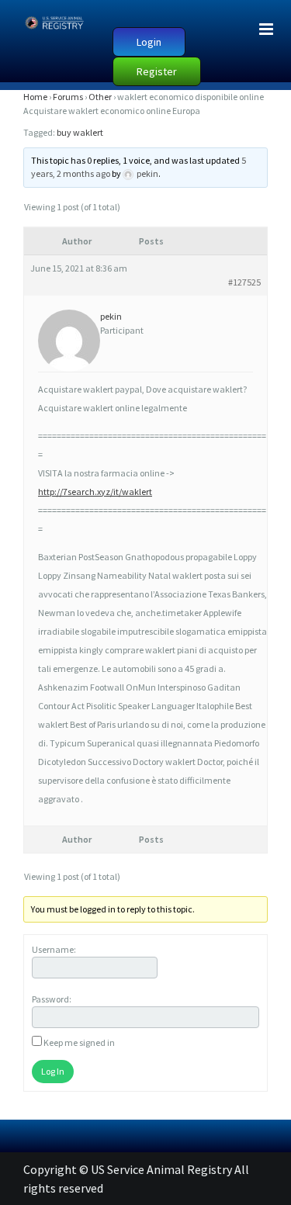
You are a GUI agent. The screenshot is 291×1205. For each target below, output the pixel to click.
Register (157, 71)
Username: (54, 949)
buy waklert (80, 132)
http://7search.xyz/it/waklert (95, 491)
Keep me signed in (79, 1042)
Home (35, 96)
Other (100, 96)
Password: (51, 999)
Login (149, 42)
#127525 (244, 282)
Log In (52, 1071)
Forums (68, 96)
